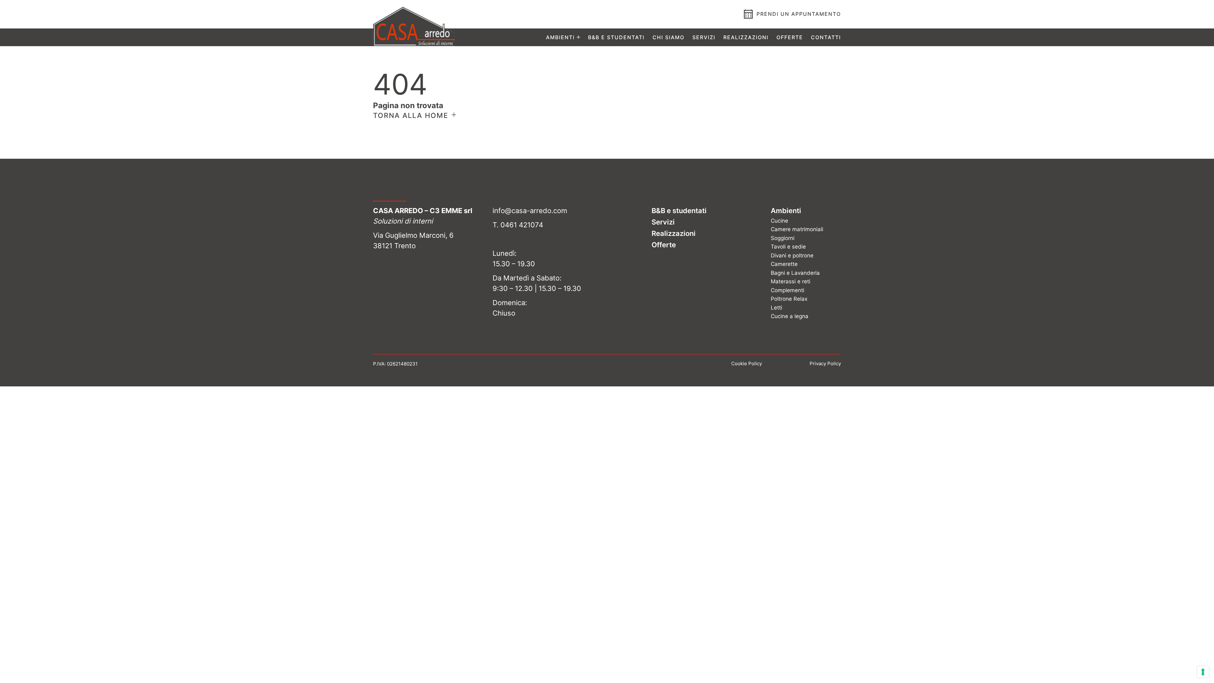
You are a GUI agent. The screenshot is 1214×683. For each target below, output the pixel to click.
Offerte (789, 37)
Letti (776, 308)
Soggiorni (782, 238)
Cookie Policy (746, 363)
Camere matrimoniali (797, 229)
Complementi (787, 290)
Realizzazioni (746, 37)
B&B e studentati (616, 37)
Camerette (784, 264)
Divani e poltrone (792, 255)
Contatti (826, 37)
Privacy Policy (825, 363)
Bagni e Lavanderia (795, 273)
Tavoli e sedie (788, 246)
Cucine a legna (789, 316)
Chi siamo (668, 37)
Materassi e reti (790, 281)
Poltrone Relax (789, 299)
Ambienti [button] (560, 37)
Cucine (779, 221)
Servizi (703, 37)
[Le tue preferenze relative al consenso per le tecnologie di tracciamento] (1203, 672)
